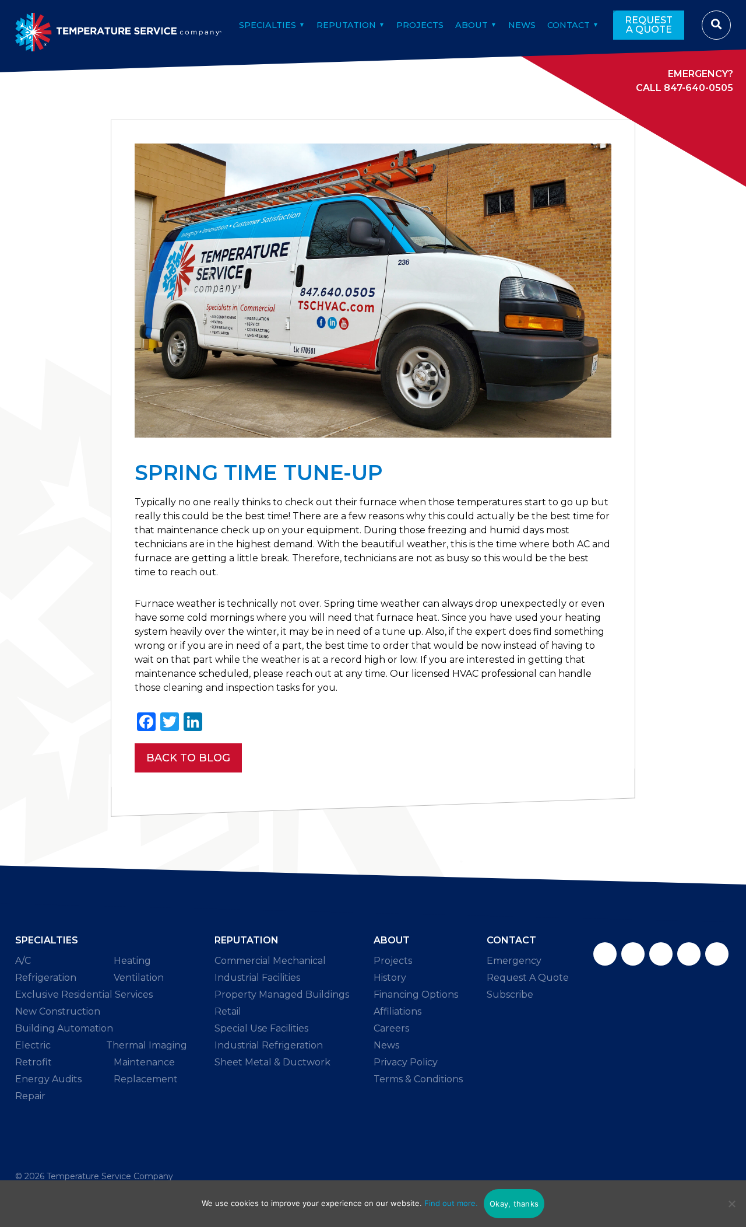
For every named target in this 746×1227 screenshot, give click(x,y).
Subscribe (510, 994)
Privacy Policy (406, 1062)
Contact (568, 25)
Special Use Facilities (261, 1028)
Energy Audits (48, 1079)
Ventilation (139, 977)
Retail (227, 1011)
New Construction (57, 1011)
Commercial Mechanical (270, 960)
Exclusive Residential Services (84, 994)
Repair (30, 1096)
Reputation (346, 25)
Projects (420, 25)
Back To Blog (188, 757)
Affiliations (397, 1011)
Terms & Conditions (418, 1079)
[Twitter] (633, 954)
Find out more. (451, 1203)
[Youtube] (717, 954)
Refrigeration (45, 977)
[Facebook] (605, 954)
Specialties (267, 25)
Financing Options (416, 994)
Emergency (514, 960)
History (390, 977)
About (471, 25)
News (522, 25)
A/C (23, 960)
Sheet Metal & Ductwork (272, 1062)
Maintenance (144, 1062)
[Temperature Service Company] (118, 25)
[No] (731, 1203)
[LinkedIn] (689, 954)
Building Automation (64, 1028)
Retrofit (33, 1062)
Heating (132, 960)
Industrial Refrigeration (268, 1045)
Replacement (146, 1079)
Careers (391, 1028)
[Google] (661, 954)
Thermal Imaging (146, 1045)
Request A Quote (649, 25)
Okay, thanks (514, 1203)
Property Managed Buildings (281, 994)
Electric (33, 1045)
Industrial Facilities (257, 977)
